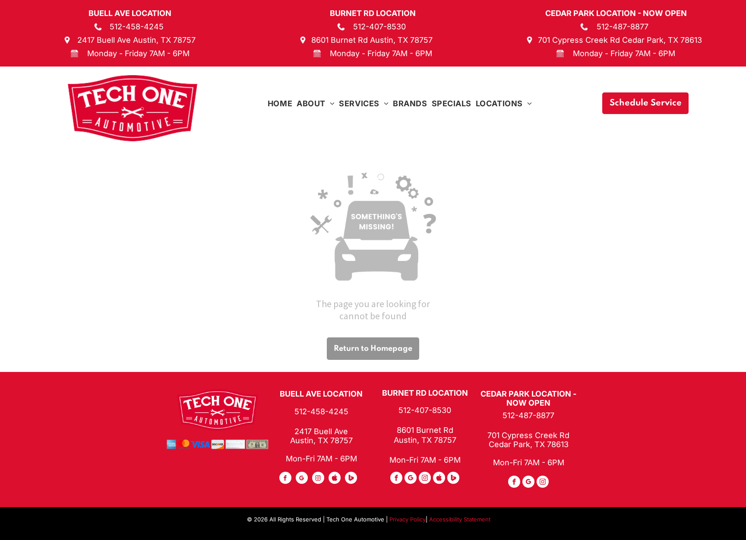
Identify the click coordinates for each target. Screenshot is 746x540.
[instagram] (318, 479)
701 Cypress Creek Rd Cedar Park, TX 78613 (620, 39)
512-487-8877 (622, 26)
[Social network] (335, 479)
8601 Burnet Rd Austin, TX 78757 (372, 39)
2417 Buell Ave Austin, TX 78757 (136, 39)
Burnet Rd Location (373, 13)
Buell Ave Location (130, 13)
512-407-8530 (379, 26)
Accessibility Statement (459, 519)
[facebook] (285, 479)
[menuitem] (280, 103)
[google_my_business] (302, 479)
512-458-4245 (137, 26)
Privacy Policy (407, 519)
